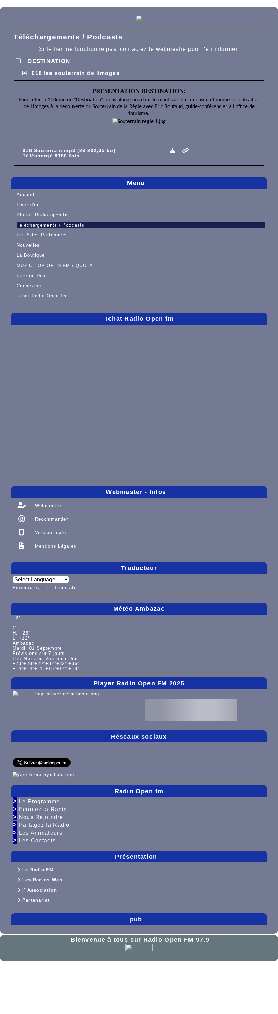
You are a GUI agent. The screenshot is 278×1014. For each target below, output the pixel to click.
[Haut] (267, 410)
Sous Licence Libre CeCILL (124, 973)
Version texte (49, 532)
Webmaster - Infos (185, 492)
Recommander (50, 519)
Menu (195, 183)
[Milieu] (267, 423)
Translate (65, 587)
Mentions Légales (54, 546)
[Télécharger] (173, 150)
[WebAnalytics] (139, 947)
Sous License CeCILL (76, 978)
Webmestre (47, 505)
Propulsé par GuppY (31, 973)
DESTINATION (48, 61)
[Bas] (267, 436)
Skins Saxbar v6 (26, 978)
